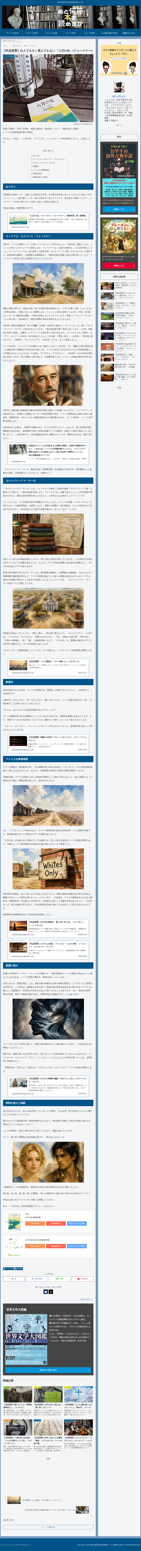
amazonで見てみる (48, 1370)
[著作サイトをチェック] (46, 1292)
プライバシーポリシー (21, 1545)
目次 (45, 151)
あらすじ (36, 156)
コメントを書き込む (48, 1527)
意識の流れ (37, 173)
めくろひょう (119, 96)
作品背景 (19, 1268)
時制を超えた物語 (40, 177)
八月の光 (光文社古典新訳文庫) (37, 1240)
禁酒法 (36, 166)
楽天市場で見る (56, 1223)
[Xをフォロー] (51, 1292)
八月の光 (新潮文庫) (33, 1217)
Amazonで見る (35, 1223)
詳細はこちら (119, 209)
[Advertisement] (48, 1475)
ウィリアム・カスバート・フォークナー (49, 159)
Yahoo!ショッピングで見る (77, 1223)
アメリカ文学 (9, 1268)
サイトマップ (6, 1545)
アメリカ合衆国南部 (41, 170)
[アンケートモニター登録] (119, 60)
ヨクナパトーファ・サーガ (43, 163)
